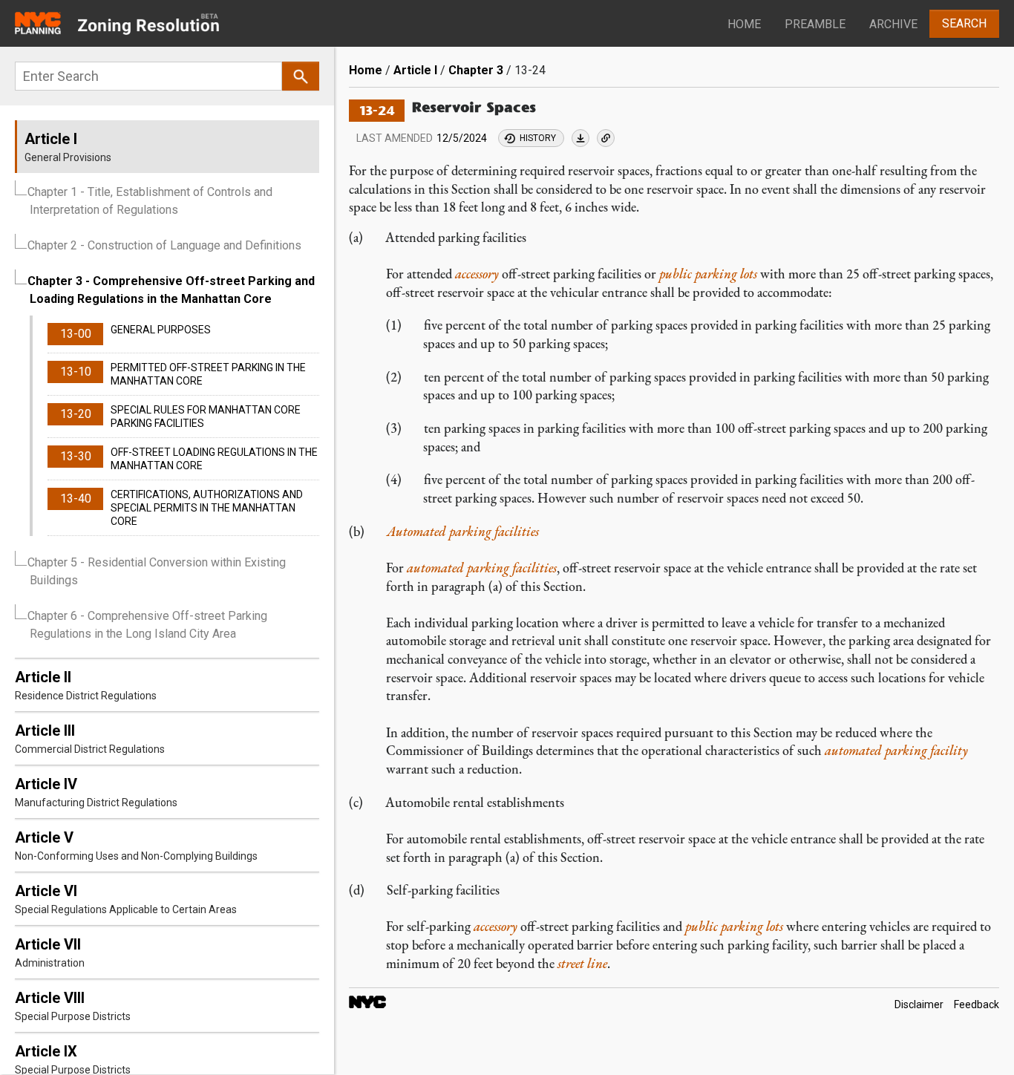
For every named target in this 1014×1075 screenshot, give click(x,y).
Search (964, 23)
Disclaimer (918, 1004)
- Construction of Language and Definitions (164, 245)
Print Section (580, 138)
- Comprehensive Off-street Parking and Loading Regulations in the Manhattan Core (171, 290)
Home (744, 24)
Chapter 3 (475, 70)
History (538, 138)
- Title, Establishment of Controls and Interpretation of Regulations (149, 201)
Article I (415, 70)
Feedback (976, 1004)
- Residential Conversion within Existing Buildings (156, 571)
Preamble (815, 24)
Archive (893, 24)
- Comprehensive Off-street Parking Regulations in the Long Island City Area (147, 625)
